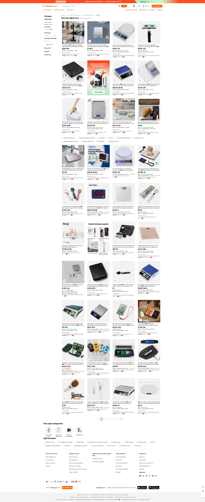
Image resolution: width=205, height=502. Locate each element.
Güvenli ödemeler (73, 457)
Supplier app (99, 487)
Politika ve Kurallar (73, 472)
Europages (125, 494)
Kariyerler (48, 466)
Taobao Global (109, 494)
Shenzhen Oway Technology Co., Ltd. (71, 131)
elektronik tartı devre (114, 141)
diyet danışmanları (116, 442)
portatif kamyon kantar (125, 445)
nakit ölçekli (102, 137)
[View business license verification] (117, 499)
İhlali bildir (118, 472)
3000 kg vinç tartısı (50, 442)
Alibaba (63, 15)
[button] (119, 6)
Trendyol (119, 494)
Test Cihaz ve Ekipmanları (73, 15)
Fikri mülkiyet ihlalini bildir (122, 469)
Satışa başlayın (142, 460)
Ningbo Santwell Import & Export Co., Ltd (97, 213)
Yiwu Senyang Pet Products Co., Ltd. (147, 216)
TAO (115, 494)
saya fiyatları (138, 445)
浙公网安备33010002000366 (128, 499)
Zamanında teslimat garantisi (76, 463)
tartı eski (153, 442)
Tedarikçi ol (142, 457)
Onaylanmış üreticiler (97, 458)
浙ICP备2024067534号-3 (143, 499)
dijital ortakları (80, 442)
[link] (203, 487)
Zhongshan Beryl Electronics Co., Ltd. (71, 252)
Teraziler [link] (98, 15)
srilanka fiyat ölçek (142, 442)
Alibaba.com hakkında (51, 453)
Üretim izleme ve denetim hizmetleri (78, 469)
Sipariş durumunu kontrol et (146, 463)
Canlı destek (119, 460)
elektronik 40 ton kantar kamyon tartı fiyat (98, 442)
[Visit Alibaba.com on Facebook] (140, 476)
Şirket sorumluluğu (50, 463)
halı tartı (111, 137)
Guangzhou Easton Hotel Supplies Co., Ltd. (72, 177)
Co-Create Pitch (50, 460)
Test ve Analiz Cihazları (87, 15)
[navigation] (51, 217)
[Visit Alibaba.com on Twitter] (147, 476)
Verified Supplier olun (144, 466)
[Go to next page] (124, 419)
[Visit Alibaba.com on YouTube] (153, 476)
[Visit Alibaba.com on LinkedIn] (143, 476)
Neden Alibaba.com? (51, 457)
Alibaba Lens (54, 487)
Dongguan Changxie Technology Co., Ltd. (72, 93)
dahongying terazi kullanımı (81, 445)
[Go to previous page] (98, 419)
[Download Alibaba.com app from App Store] (142, 487)
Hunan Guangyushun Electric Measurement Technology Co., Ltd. (149, 55)
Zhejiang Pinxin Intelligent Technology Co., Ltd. (73, 213)
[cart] (139, 6)
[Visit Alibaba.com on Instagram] (150, 476)
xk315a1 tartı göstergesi (69, 137)
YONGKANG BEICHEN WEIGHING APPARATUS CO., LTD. (124, 55)
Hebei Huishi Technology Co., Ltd (121, 175)
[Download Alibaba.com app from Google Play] (154, 487)
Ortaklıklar (141, 469)
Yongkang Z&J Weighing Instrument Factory (98, 54)
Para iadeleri (119, 466)
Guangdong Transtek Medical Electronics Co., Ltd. (124, 213)
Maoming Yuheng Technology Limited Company (73, 294)
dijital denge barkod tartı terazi (71, 141)
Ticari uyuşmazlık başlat (121, 463)
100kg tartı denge (129, 442)
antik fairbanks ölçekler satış (124, 137)
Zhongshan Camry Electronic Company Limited (149, 255)
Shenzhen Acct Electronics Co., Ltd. (147, 177)
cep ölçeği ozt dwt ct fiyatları (66, 442)
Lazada (102, 494)
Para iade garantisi (73, 460)
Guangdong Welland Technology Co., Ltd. (148, 132)
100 (121, 419)
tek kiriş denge (101, 141)
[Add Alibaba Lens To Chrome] (67, 487)
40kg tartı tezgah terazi (88, 141)
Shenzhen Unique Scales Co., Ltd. (70, 54)
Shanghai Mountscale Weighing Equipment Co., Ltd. (124, 93)
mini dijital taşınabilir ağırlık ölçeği (87, 137)
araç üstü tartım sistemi (97, 445)
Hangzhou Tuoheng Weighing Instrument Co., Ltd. (124, 252)
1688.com (86, 494)
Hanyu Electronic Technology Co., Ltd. (96, 132)
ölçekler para (68, 445)
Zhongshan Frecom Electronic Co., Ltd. (122, 131)
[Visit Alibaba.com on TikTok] (156, 476)
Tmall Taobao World (94, 494)
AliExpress (79, 494)
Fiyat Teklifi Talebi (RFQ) (98, 461)
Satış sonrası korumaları (75, 466)
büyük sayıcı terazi (139, 137)
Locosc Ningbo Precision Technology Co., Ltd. (98, 177)
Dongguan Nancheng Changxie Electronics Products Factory (149, 93)
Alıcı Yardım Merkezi (121, 457)
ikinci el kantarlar (112, 445)
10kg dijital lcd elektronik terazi (53, 445)
